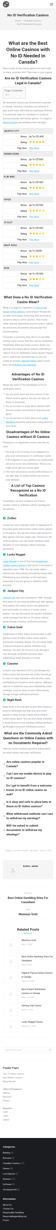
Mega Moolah (9, 1081)
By (34, 850)
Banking (6, 1152)
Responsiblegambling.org (14, 1216)
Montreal (7, 1097)
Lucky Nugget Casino (32, 1022)
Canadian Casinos (20, 850)
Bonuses (7, 1158)
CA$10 (6, 1120)
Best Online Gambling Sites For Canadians (37, 958)
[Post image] (11, 944)
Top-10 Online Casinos (13, 1074)
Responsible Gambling (13, 1212)
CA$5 (5, 1116)
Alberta (6, 1093)
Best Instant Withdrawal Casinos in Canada (33, 991)
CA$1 (5, 1112)
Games (6, 1168)
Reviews (7, 1179)
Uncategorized (10, 1189)
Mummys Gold (29, 940)
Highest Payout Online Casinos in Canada (37, 975)
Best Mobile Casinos (12, 1077)
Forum (6, 1220)
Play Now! (34, 148)
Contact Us (8, 1208)
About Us (7, 1205)
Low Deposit (9, 1173)
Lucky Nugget (10, 561)
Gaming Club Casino (31, 1005)
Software (7, 1184)
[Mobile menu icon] (51, 4)
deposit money (10, 122)
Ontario (6, 1100)
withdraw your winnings (24, 365)
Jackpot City (9, 597)
